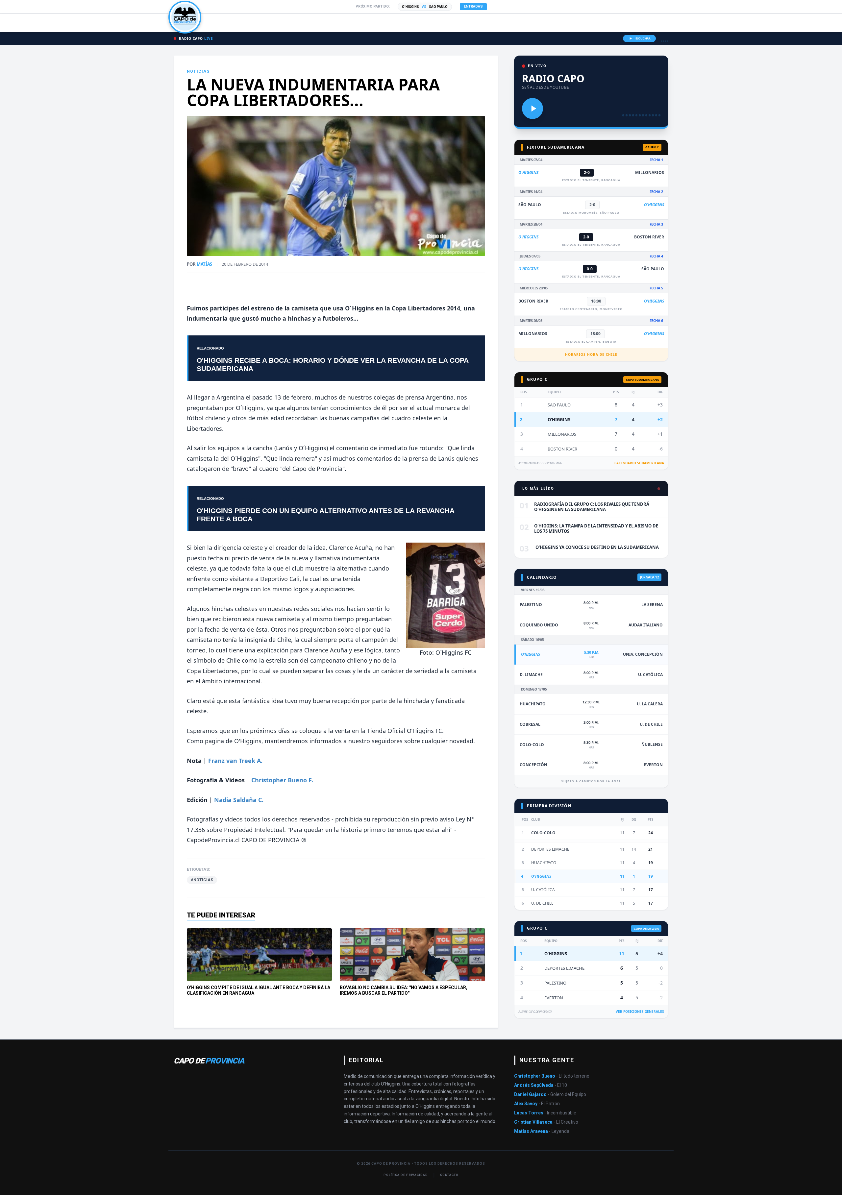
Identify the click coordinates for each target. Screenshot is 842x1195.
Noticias (198, 71)
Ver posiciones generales (640, 1011)
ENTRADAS (473, 6)
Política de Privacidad (406, 1175)
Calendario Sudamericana (639, 463)
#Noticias (202, 880)
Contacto (449, 1175)
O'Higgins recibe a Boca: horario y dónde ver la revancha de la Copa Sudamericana (332, 364)
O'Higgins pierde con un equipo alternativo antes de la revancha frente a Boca (325, 515)
